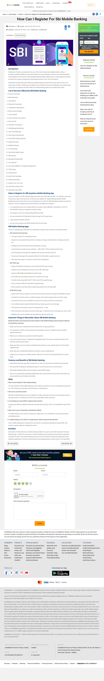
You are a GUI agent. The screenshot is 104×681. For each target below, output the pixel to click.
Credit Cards (40, 3)
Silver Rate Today (52, 555)
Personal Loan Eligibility (34, 548)
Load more (89, 129)
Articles (6, 548)
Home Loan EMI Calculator (70, 548)
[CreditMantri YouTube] (27, 573)
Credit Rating (87, 558)
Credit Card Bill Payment (34, 558)
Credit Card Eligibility (33, 550)
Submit (39, 523)
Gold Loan (18, 555)
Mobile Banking (20, 35)
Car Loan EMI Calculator (69, 553)
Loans (47, 3)
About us (7, 550)
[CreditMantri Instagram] (22, 573)
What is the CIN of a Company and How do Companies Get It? (87, 112)
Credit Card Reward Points (91, 548)
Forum (6, 555)
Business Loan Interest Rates (35, 553)
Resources (7, 558)
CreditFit (65, 3)
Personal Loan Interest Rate (35, 545)
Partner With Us (29, 7)
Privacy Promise (47, 663)
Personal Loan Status (33, 555)
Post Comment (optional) (21, 501)
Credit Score (18, 558)
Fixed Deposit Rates (53, 558)
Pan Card (50, 550)
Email (43, 471)
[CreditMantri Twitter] (11, 573)
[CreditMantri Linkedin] (16, 573)
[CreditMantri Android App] (76, 573)
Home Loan (18, 550)
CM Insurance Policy (61, 663)
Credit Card (18, 548)
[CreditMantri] (13, 5)
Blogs (6, 545)
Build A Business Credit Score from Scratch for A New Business (88, 83)
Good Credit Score (88, 555)
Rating (15, 479)
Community (56, 3)
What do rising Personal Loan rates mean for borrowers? (88, 121)
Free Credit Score (27, 3)
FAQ (5, 553)
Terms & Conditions (33, 663)
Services (7, 663)
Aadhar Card (51, 548)
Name (15, 471)
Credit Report (87, 550)
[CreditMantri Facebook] (6, 573)
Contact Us (39, 7)
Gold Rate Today (52, 553)
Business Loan (19, 553)
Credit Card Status (32, 560)
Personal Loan (19, 545)
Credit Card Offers (88, 545)
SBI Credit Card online (24, 273)
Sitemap (22, 663)
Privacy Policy (90, 46)
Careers (72, 663)
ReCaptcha (17, 489)
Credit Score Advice (89, 560)
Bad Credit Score (88, 553)
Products (15, 663)
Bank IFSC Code (52, 545)
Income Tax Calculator (69, 550)
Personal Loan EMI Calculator (71, 545)
